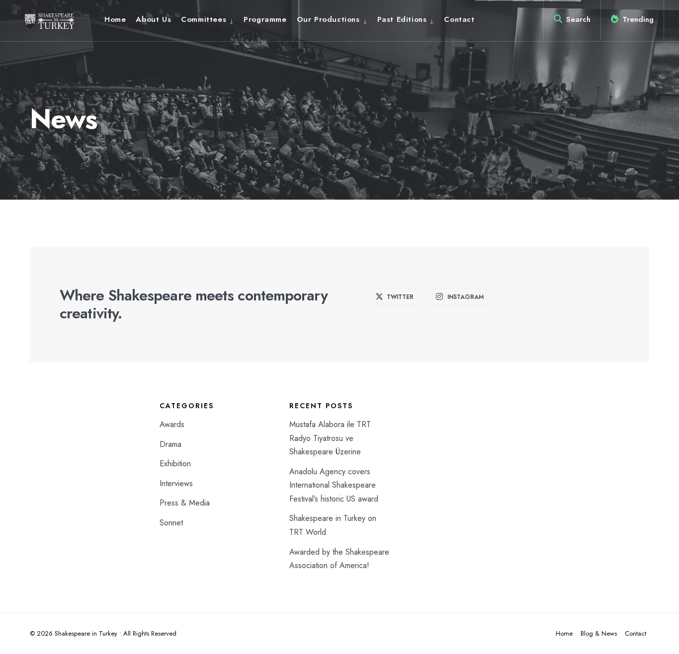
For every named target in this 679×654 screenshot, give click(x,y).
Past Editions (402, 19)
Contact (459, 19)
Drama (170, 444)
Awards (172, 424)
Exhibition (175, 463)
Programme (265, 19)
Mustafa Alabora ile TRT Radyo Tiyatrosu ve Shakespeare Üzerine (330, 438)
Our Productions (328, 19)
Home (115, 19)
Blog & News (599, 633)
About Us (153, 19)
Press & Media (185, 503)
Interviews (176, 483)
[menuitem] (207, 19)
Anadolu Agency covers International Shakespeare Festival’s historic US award (333, 485)
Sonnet (171, 522)
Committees (203, 19)
